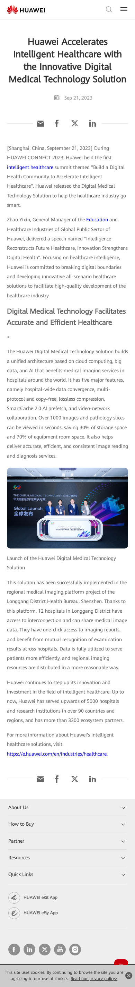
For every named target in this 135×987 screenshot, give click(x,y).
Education (97, 219)
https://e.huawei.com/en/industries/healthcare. (57, 754)
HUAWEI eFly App (41, 912)
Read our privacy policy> (94, 978)
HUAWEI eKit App (40, 897)
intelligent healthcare (30, 167)
